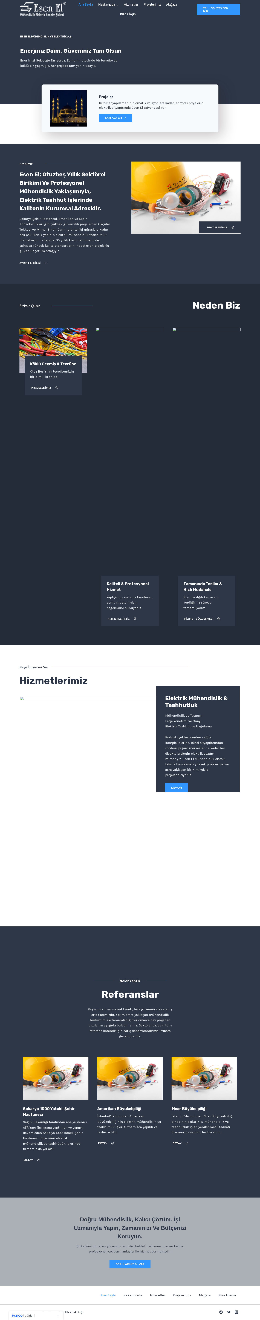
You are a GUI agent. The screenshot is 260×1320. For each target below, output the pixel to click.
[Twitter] (228, 1312)
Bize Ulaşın (128, 14)
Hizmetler (131, 4)
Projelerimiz (152, 4)
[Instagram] (236, 1312)
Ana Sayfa (86, 4)
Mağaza (171, 4)
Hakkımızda (132, 1295)
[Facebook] (221, 1312)
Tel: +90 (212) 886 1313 (215, 9)
